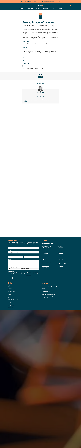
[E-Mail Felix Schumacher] (43, 96)
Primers (9, 296)
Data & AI (43, 288)
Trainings (59, 8)
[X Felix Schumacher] (37, 96)
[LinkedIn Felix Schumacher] (40, 96)
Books (9, 297)
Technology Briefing (11, 291)
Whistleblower (11, 305)
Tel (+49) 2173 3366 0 (45, 247)
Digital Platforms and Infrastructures (49, 294)
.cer (31, 243)
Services (21, 8)
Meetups (9, 294)
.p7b (33, 243)
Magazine (45, 8)
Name (11, 246)
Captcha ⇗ (37, 269)
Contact (9, 302)
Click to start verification (24, 268)
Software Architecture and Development (49, 286)
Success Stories (30, 8)
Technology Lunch (11, 289)
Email (11, 250)
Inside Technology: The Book (13, 299)
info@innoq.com (28, 242)
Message (11, 259)
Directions (61, 247)
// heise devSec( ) (26, 65)
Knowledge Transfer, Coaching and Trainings (50, 296)
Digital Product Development (47, 297)
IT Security (44, 289)
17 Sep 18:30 (58, 1)
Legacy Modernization (46, 291)
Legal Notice (10, 307)
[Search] (72, 5)
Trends (52, 8)
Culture (38, 8)
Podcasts (10, 288)
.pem (35, 243)
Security (40, 76)
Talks (9, 286)
